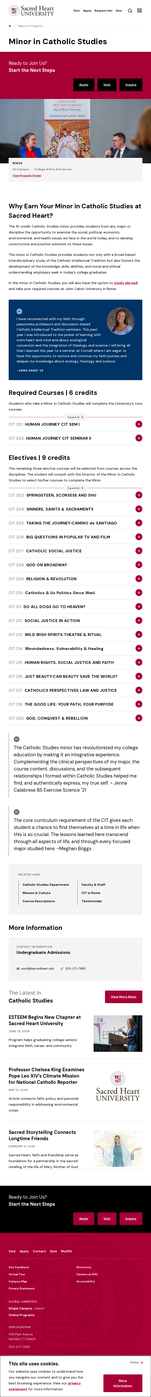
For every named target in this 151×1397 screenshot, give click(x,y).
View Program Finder (27, 175)
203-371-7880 (75, 969)
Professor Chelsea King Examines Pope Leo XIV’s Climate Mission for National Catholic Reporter (46, 1076)
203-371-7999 (19, 1347)
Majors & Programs (30, 26)
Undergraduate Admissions (43, 952)
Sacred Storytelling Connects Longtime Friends (42, 1135)
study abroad (126, 283)
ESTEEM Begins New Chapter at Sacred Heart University (45, 1020)
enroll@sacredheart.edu (37, 969)
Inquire (130, 85)
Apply (83, 85)
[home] (10, 26)
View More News (123, 997)
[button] (139, 11)
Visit (106, 85)
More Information (122, 1383)
